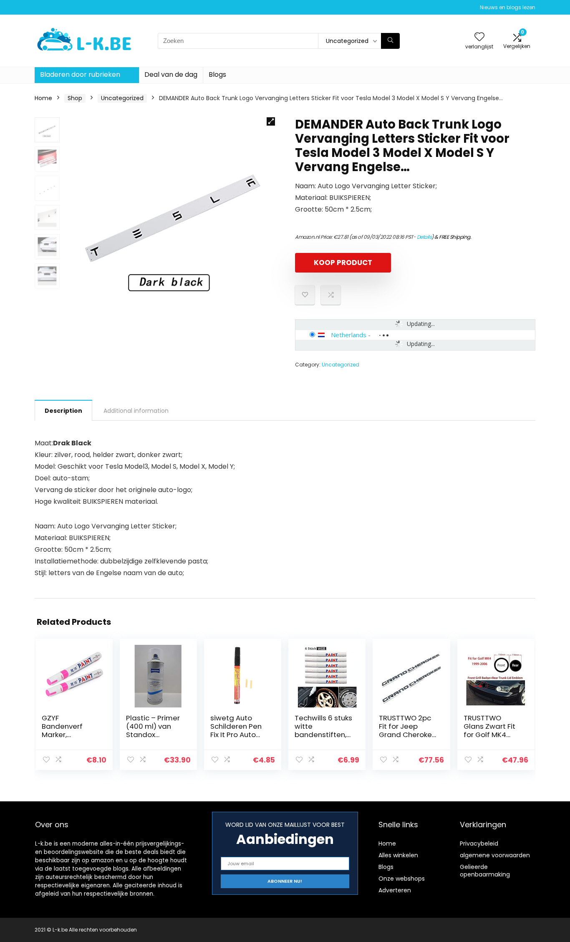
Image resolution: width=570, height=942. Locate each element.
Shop (75, 98)
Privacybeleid (479, 843)
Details (424, 236)
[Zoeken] (390, 41)
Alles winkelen (398, 855)
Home (43, 98)
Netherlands (348, 335)
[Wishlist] (479, 37)
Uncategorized (122, 98)
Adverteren (394, 890)
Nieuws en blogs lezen (507, 7)
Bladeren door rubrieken (80, 74)
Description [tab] (63, 411)
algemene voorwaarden (495, 855)
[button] (271, 121)
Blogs (217, 74)
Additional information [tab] (136, 411)
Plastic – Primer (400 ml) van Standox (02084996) (153, 730)
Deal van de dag (170, 74)
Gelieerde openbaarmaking (485, 871)
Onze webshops (401, 878)
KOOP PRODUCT (343, 263)
